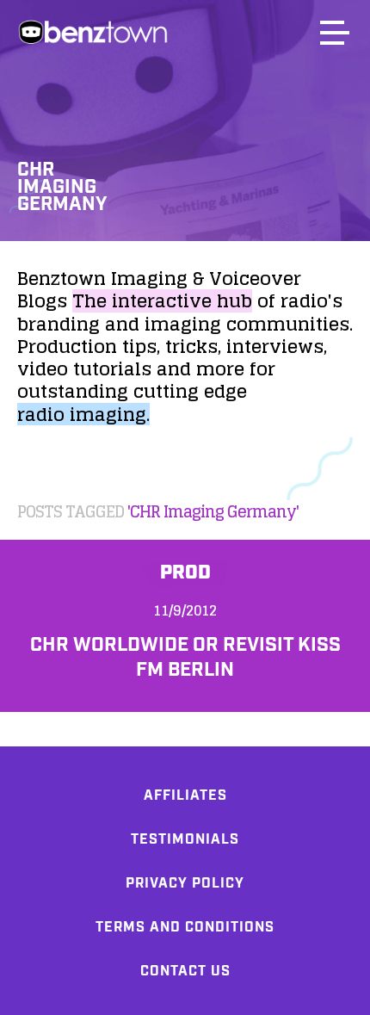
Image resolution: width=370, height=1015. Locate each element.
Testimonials (185, 840)
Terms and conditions (185, 928)
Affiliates (185, 796)
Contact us (185, 971)
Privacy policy (185, 884)
